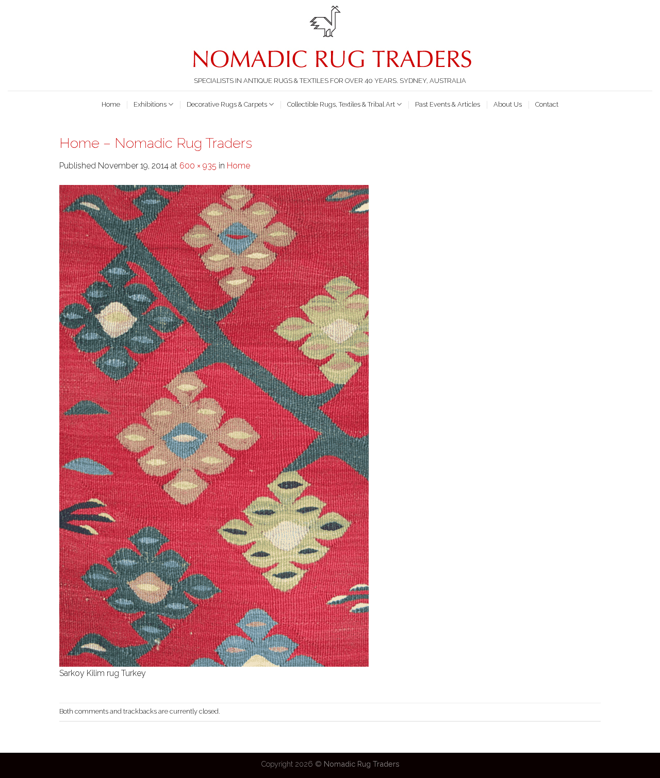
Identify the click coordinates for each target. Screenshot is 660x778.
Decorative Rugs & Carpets (227, 104)
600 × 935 (198, 166)
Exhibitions (150, 104)
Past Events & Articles (447, 104)
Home (111, 104)
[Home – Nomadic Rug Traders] (214, 425)
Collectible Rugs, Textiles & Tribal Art (341, 104)
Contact (546, 104)
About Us (507, 104)
